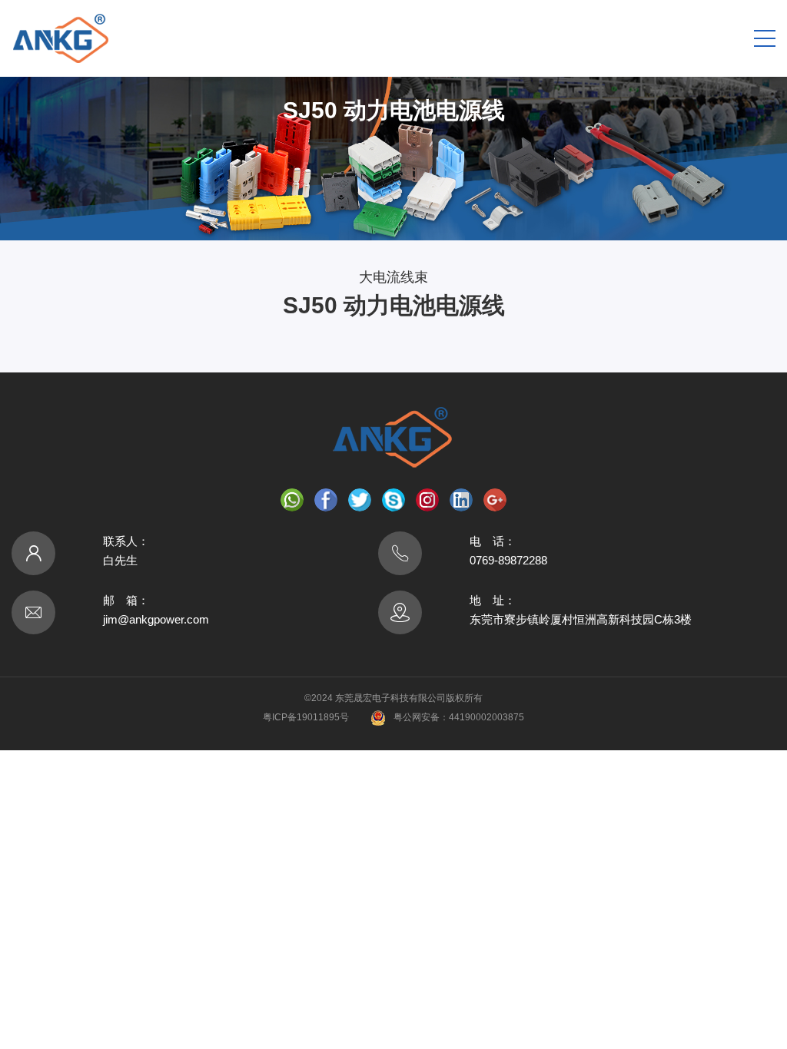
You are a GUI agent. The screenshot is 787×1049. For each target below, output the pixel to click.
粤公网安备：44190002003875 (459, 717)
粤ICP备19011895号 (306, 717)
